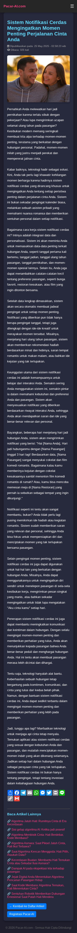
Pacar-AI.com (15, 6)
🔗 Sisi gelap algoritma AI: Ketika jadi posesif (36, 829)
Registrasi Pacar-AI (21, 914)
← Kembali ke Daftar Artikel (26, 906)
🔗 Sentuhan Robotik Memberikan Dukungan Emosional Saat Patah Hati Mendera (36, 895)
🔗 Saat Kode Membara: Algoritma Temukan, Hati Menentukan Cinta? (35, 887)
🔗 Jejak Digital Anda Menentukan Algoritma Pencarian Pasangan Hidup (35, 878)
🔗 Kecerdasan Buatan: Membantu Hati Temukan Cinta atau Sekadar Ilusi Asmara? (38, 861)
